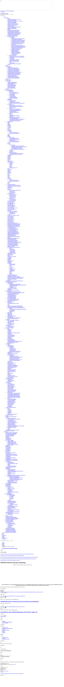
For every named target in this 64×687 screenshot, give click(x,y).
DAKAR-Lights (12, 264)
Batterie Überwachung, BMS (14, 60)
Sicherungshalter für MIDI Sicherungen (14, 395)
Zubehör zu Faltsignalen (11, 473)
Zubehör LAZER (12, 252)
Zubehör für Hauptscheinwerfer (14, 112)
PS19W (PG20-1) (10, 220)
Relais (7, 408)
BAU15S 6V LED (12, 198)
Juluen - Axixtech (8, 80)
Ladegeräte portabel (9, 440)
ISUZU (9, 142)
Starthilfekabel (8, 446)
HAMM (9, 136)
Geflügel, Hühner (12, 101)
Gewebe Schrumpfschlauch (12, 420)
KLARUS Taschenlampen (10, 521)
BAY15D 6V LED (12, 195)
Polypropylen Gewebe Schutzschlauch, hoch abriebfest (16, 425)
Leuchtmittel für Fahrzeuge (11, 184)
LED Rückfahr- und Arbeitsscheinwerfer (14, 34)
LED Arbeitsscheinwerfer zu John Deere (16, 154)
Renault (9, 171)
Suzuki (9, 176)
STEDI (7, 88)
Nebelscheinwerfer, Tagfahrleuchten (11, 281)
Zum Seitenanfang (3, 616)
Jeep (9, 144)
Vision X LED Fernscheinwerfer (13, 245)
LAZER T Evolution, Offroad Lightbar (14, 74)
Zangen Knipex (8, 485)
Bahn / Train (10, 91)
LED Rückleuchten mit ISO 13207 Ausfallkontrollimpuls (16, 307)
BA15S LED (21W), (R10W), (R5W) (14, 190)
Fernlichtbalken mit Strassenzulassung (13, 31)
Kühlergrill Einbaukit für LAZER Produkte (14, 73)
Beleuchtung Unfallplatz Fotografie (11, 517)
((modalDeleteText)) (8, 650)
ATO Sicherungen (10, 383)
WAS (10, 272)
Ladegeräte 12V (10, 490)
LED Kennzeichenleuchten (12, 297)
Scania (9, 173)
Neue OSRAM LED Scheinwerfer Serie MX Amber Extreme (29, 557)
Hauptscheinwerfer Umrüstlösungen (11, 433)
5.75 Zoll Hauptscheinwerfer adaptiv (13, 229)
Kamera (9, 465)
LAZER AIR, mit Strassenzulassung (13, 68)
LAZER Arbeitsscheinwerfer (12, 75)
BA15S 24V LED (12, 192)
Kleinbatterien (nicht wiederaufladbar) (11, 459)
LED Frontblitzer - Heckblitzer (12, 288)
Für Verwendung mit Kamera (12, 279)
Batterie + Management (12, 55)
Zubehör (9, 64)
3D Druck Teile (8, 437)
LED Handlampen (8, 484)
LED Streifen (10, 503)
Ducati (9, 131)
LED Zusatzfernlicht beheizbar (14, 118)
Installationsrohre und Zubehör (12, 426)
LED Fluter (9, 508)
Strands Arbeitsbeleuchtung (12, 85)
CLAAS (9, 128)
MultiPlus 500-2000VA (15, 50)
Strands (8, 81)
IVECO (9, 143)
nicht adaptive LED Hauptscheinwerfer (15, 109)
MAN (9, 160)
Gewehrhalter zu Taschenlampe (10, 529)
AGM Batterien (12, 57)
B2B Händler (4, 535)
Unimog (11, 166)
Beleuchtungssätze (9, 316)
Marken (6, 17)
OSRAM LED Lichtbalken (12, 253)
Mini (8, 168)
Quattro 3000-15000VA (15, 53)
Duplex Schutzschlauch (11, 424)
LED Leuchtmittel (12, 93)
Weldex (11, 273)
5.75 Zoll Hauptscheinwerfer (12, 228)
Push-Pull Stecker (10, 377)
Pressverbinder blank (11, 342)
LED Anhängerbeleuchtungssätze (13, 318)
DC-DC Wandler (8, 447)
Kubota (9, 157)
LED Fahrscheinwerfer (13, 152)
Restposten (5, 431)
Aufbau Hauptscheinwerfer (12, 235)
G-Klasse (11, 163)
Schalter (8, 398)
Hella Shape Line (10, 302)
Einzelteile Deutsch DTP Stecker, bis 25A (16, 359)
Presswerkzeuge (8, 486)
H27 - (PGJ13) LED (11, 222)
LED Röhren (10, 500)
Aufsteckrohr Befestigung (13, 285)
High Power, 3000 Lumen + (12, 275)
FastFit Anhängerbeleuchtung (11, 298)
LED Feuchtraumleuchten (12, 501)
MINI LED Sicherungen (11, 386)
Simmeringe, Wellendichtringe (14, 478)
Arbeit (5, 515)
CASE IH (9, 126)
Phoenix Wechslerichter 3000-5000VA (17, 47)
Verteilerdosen (8, 382)
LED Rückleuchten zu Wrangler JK (17, 147)
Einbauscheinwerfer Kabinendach (15, 102)
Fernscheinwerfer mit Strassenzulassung (14, 33)
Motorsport (10, 113)
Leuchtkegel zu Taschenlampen (10, 530)
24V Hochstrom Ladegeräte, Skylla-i (17, 43)
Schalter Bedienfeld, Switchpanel (11, 407)
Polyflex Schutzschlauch (11, 423)
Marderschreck (8, 468)
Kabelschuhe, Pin (9, 338)
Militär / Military (11, 104)
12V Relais (9, 409)
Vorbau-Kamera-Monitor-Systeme (13, 463)
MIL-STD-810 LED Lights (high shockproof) (16, 106)
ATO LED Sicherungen (11, 384)
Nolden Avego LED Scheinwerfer (13, 23)
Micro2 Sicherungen (11, 387)
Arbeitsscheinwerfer (9, 260)
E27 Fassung (12, 496)
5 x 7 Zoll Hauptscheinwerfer (12, 230)
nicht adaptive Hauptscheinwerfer (15, 133)
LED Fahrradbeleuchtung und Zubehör (10, 532)
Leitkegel (9, 474)
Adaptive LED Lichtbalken (12, 256)
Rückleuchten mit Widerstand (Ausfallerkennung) (15, 306)
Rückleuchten (9, 301)
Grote (10, 265)
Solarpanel (7, 451)
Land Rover (9, 158)
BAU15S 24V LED (13, 200)
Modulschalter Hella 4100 (12, 402)
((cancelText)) (2, 650)
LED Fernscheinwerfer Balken (12, 241)
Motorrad (10, 108)
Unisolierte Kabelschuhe (11, 340)
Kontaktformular (11, 10)
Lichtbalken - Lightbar (10, 246)
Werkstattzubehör (7, 483)
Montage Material (9, 378)
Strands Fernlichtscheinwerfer (12, 82)
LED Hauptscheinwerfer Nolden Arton (13, 225)
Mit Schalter (9, 322)
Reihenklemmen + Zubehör (11, 427)
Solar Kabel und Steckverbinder (10, 452)
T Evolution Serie (12, 251)
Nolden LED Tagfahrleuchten (12, 25)
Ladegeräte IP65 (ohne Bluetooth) (17, 39)
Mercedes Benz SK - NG (13, 167)
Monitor (9, 464)
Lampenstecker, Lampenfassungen (13, 365)
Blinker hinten (10, 315)
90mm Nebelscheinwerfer (12, 234)
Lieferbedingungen (5, 627)
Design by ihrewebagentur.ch (19, 673)
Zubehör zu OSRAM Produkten (12, 35)
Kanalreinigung (10, 99)
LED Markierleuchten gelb (12, 296)
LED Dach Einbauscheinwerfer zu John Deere (17, 153)
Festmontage (11, 286)
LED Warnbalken (10, 283)
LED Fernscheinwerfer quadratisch (13, 240)
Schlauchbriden (10, 381)
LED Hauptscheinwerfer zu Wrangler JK (18, 145)
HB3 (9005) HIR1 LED (11, 203)
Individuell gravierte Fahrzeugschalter (18, 555)
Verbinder (9, 368)
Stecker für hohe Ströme (11, 370)
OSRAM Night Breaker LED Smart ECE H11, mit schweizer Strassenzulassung (19, 601)
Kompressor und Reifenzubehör (10, 466)
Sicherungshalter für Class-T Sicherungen (14, 397)
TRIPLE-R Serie (12, 249)
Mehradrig (9, 330)
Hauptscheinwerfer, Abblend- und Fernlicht (13, 223)
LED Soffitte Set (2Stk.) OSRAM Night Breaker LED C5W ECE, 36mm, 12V (18, 612)
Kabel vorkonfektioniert (11, 335)
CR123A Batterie (10, 525)
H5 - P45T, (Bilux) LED (11, 206)
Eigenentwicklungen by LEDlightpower (11, 432)
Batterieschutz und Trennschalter (11, 457)
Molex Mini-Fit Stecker (11, 375)
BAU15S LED (11, 197)
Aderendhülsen (8, 343)
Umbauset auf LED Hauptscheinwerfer (13, 224)
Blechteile (7, 436)
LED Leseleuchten (10, 324)
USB (8, 372)
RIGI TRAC (10, 172)
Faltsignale (9, 472)
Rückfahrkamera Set (11, 462)
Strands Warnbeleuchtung (11, 84)
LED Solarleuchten (11, 510)
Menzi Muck (10, 161)
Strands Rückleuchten (11, 83)
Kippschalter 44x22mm (11, 401)
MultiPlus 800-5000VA (15, 51)
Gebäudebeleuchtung (8, 493)
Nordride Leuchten (9, 522)
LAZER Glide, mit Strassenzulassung (13, 71)
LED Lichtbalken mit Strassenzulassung (14, 247)
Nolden (8, 18)
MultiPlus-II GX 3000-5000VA (16, 52)
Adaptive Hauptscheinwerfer (14, 132)
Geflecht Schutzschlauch (11, 421)
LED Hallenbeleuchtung (9, 512)
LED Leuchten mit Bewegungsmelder (13, 509)
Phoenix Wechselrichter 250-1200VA (17, 45)
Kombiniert (9, 263)
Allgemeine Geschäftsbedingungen (7, 628)
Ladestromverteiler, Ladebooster (14, 59)
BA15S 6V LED (12, 191)
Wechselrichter (13, 44)
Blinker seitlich (10, 314)
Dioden (7, 415)
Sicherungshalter (9, 392)
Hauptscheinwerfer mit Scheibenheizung (14, 236)
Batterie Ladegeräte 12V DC (12, 442)
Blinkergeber (10, 412)
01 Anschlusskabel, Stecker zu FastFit (13, 299)
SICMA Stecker (10, 363)
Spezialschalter (10, 406)
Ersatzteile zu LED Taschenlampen (11, 531)
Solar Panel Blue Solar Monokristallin (15, 63)
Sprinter (11, 165)
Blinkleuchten (9, 312)
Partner (3, 536)
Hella (10, 266)
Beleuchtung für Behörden (10, 435)
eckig (8, 305)
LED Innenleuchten (11, 321)
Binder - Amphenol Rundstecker (12, 353)
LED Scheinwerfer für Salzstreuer (15, 120)
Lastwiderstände (12, 310)
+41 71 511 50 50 (4, 10)
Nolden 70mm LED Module (12, 21)
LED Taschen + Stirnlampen (9, 519)
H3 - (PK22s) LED (11, 202)
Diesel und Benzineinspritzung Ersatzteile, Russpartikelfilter (15, 475)
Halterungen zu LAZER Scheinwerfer (13, 77)
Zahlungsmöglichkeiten (5, 630)
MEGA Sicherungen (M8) (12, 390)
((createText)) (7, 656)
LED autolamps (8, 79)
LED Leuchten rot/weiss (13, 92)
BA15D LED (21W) (11, 193)
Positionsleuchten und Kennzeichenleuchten (13, 291)
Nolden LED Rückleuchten (12, 27)
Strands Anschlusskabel (11, 87)
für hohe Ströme (10, 404)
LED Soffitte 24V (12, 213)
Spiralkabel (9, 333)
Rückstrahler (8, 319)
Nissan (9, 170)
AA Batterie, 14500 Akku (12, 523)
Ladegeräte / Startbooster (10, 488)
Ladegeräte (12, 37)
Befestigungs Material (11, 380)
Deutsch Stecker (11, 355)
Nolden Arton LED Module (12, 22)
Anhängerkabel (10, 334)
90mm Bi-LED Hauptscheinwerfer (13, 232)
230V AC (9, 373)
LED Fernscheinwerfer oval (12, 239)
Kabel (7, 328)
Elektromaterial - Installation (9, 327)
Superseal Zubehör (12, 349)
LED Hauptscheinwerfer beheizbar (15, 117)
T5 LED (9, 214)
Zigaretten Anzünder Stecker (12, 367)
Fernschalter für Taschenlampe (10, 528)
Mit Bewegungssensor (11, 323)
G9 (10, 499)
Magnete (7, 417)
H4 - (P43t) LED (10, 204)
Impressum (12, 673)
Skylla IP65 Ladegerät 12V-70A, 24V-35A (18, 42)
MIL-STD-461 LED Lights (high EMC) (16, 105)
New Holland (10, 169)
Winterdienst (10, 116)
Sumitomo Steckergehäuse (12, 364)
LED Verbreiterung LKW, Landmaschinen (14, 317)
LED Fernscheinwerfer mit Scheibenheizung (14, 242)
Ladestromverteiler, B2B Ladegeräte (11, 454)
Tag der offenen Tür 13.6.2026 (15, 560)
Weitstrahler (9, 257)
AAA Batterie (10, 524)
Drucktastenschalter (11, 403)
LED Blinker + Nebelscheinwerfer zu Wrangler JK (19, 146)
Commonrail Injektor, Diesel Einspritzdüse (16, 479)
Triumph (10, 179)
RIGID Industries (10, 254)
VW (8, 183)
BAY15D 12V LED (13, 196)
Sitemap (3, 631)
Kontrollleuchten (8, 325)
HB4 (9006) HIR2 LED (11, 205)
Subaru (9, 177)
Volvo (9, 182)
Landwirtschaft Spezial (12, 100)
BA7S (9, 188)
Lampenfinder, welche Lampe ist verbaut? (14, 185)
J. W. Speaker (8, 66)
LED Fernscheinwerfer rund (12, 238)
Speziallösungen (8, 439)
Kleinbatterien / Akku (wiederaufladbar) (12, 460)
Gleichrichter (8, 449)
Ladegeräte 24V (10, 491)
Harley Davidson (11, 137)
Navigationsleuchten (13, 96)
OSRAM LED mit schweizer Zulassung (14, 30)
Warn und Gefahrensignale (10, 469)
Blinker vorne (10, 313)
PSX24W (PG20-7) (11, 221)
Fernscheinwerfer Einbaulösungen (11, 434)
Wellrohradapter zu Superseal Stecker (15, 351)
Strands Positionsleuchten (11, 86)
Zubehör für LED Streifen (13, 504)
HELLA (9, 255)
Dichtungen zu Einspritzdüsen (12, 482)
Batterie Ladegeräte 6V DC (12, 441)
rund (8, 304)
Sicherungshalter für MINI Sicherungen (14, 394)
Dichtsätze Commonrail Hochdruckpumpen (16, 477)
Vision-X (11, 271)
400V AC (9, 374)
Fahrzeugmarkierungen (11, 470)
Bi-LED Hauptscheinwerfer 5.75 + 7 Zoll (14, 19)
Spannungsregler (8, 450)
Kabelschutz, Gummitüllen (10, 418)
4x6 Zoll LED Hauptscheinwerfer (13, 231)
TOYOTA (9, 178)
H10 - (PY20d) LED (11, 208)
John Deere (10, 151)
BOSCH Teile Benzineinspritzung (13, 480)
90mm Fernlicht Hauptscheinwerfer (13, 233)
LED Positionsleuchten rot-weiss (13, 294)
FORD (9, 135)
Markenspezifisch (9, 121)
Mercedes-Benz (11, 162)
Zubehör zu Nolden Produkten (12, 28)
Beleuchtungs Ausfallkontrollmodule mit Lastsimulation (18, 309)
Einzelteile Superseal (13, 348)
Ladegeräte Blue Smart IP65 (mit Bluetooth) (18, 38)
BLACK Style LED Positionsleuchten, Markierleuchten (16, 292)
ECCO (7, 78)
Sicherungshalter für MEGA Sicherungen (14, 396)
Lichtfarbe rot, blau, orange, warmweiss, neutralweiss (16, 277)
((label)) (1, 655)
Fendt (9, 134)
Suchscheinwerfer (12, 95)
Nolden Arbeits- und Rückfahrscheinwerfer (14, 26)
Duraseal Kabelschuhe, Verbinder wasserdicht (14, 341)
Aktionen (3, 621)
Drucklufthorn (8, 467)
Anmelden (3, 638)
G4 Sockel (11, 497)
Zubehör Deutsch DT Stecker (14, 358)
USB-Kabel (9, 337)
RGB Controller (10, 505)
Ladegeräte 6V (10, 489)
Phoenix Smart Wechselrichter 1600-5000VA (18, 46)
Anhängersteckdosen (11, 346)
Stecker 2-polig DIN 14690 (12, 369)
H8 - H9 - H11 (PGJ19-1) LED (12, 207)
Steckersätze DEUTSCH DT (14, 356)
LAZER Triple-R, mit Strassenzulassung (14, 69)
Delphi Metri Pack (10, 354)
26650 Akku (10, 527)
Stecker (8, 344)
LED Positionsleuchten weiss (12, 295)
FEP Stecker (10, 361)
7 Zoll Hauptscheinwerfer (11, 227)
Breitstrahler (9, 258)
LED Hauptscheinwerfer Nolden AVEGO (14, 226)
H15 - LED (9, 210)
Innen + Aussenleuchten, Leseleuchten (12, 320)
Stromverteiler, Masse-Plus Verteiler (11, 416)
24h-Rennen (11, 114)
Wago (9, 428)
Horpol (7, 65)
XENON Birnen (10, 187)
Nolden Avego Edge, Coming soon (13, 24)
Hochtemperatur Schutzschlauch (12, 422)
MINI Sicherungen (10, 385)
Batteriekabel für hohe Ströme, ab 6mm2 (14, 332)
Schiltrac (9, 175)
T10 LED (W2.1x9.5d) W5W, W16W (13, 215)
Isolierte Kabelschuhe (11, 339)
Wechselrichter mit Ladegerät (15, 49)
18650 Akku (10, 526)
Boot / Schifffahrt (11, 94)
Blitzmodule (9, 289)
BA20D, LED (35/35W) (11, 201)
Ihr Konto (1, 634)
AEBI (9, 122)
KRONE (9, 156)
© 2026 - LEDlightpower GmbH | (5, 673)
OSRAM (8, 29)
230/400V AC (10, 405)
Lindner (9, 159)
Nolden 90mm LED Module (12, 20)
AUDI (9, 123)
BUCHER (9, 125)
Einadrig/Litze (10, 329)
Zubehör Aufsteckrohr (13, 287)
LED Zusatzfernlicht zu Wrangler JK (17, 148)
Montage (11, 311)
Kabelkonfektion (4, 538)
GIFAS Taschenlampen (9, 520)
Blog (3, 534)
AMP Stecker (10, 352)
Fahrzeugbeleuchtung (8, 89)
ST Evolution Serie (12, 250)
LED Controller (9, 513)
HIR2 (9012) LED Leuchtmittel (12, 211)
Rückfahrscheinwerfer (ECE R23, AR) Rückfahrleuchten (14, 280)
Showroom (4, 632)
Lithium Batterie (8, 458)
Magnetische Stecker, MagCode (12, 366)
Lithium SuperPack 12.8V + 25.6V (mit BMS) (17, 56)
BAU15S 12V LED (13, 199)
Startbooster (9, 492)
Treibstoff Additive (10, 481)
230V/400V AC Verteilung (10, 430)
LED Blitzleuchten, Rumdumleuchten (14, 284)
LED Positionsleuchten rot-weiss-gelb (13, 293)
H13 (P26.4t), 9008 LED (11, 209)
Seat (8, 174)
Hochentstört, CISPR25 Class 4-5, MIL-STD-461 (15, 278)
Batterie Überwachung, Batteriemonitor (12, 455)
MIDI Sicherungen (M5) (11, 391)
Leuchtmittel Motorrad (13, 111)
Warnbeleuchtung (9, 282)
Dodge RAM (10, 130)
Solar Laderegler (12, 62)
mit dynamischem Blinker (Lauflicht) (13, 303)
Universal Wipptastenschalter (12, 399)
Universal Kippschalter (11, 400)
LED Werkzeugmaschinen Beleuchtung (12, 518)
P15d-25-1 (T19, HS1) (11, 219)
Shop (3, 16)
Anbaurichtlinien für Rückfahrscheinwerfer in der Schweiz (27, 558)
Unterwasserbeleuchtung (13, 97)
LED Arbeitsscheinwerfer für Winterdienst (16, 119)
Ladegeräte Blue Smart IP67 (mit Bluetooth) (18, 40)
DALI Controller (10, 514)
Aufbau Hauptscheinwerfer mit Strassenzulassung (17, 103)
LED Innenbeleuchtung (10, 494)
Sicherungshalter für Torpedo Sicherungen (14, 393)
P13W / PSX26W (10, 218)
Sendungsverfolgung (5, 637)
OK (1, 550)
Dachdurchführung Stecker (12, 371)
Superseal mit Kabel (13, 350)
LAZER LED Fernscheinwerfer (12, 244)
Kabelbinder (10, 379)
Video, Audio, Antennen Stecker (12, 376)
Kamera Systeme (9, 461)
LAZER (10, 248)
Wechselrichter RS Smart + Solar (16, 48)
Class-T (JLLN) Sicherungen (12, 389)
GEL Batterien (12, 58)
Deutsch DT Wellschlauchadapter (15, 360)
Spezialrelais (10, 411)
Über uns (3, 629)
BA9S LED (9, 189)
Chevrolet (9, 127)
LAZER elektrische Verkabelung (13, 76)
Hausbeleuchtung (8, 438)
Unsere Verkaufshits (5, 622)
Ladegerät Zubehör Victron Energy (13, 444)
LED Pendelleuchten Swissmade (13, 506)
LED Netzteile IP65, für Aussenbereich (13, 511)
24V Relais (9, 410)
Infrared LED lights (13, 107)
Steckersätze (11, 347)
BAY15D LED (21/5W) (12, 194)
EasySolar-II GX (14, 54)
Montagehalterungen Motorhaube (15, 115)
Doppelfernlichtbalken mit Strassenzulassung (14, 32)
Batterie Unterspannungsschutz (14, 61)
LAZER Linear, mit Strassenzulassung (13, 70)
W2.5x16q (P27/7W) (11, 216)
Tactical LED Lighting (9, 516)
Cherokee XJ (12, 150)
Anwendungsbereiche (10, 90)
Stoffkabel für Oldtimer (11, 336)
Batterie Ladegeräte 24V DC (12, 443)
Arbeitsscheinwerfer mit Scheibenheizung (14, 276)
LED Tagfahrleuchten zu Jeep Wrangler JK (18, 149)
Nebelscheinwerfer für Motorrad (14, 110)
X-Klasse (11, 164)
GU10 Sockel (12, 498)
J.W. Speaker (12, 267)
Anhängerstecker (10, 345)
